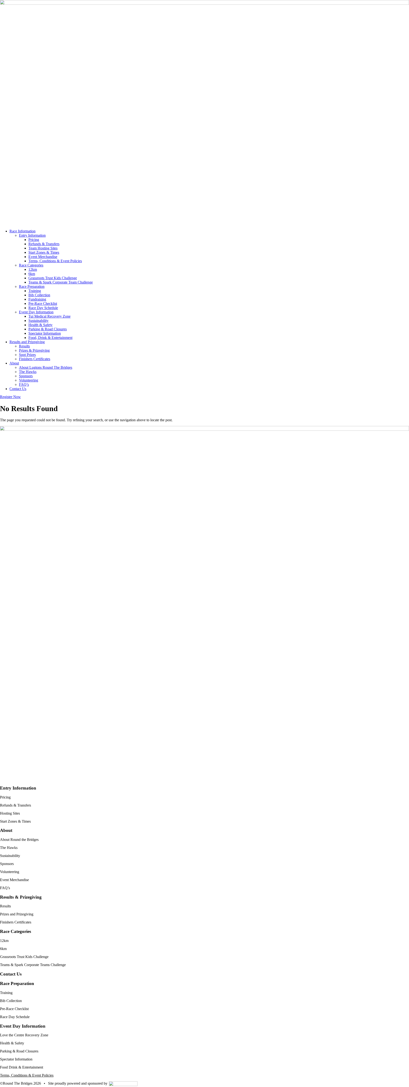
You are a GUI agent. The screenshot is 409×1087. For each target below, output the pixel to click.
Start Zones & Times (43, 252)
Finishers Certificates (34, 359)
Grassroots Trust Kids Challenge (52, 278)
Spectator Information (44, 333)
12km (32, 269)
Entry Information (32, 235)
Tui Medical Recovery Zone (49, 316)
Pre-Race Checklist (42, 304)
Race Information (22, 231)
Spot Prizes (27, 355)
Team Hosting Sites (43, 248)
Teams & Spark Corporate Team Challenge (60, 282)
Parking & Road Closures (47, 329)
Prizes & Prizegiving (34, 350)
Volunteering (28, 380)
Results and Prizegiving (27, 342)
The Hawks (27, 372)
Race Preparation (31, 286)
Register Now (10, 397)
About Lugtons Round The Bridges (45, 367)
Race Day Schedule (43, 308)
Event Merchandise (42, 257)
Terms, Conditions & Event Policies (55, 261)
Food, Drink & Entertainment (50, 338)
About (14, 363)
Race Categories (31, 265)
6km (31, 274)
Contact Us (17, 389)
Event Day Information (36, 312)
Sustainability (38, 321)
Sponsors (26, 376)
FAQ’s (24, 384)
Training (34, 291)
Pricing (33, 240)
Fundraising (37, 299)
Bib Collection (39, 295)
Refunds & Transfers (43, 244)
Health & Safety (40, 325)
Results (24, 346)
